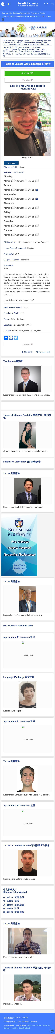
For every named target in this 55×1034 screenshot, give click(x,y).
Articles (44, 16)
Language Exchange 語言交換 (13, 16)
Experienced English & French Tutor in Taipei (22, 507)
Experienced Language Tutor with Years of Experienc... (27, 795)
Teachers (16, 13)
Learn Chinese (29, 16)
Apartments (35, 13)
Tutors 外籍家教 (11, 473)
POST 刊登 (28, 73)
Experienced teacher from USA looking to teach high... (26, 395)
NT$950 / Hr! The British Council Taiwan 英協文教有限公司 (26, 55)
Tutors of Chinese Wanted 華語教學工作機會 (27, 63)
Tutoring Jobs (25, 13)
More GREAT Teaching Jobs (18, 625)
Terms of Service (34, 1025)
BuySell (43, 13)
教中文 (38, 16)
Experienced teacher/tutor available (18, 957)
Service (46, 1025)
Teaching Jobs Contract (20, 1028)
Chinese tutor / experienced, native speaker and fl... (25, 451)
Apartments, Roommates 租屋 (19, 637)
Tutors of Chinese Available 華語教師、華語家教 (27, 416)
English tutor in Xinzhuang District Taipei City (22, 615)
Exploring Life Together (13, 711)
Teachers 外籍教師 (13, 361)
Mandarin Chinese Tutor (13, 1004)
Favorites (26, 80)
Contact (7, 1028)
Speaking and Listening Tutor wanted (19, 879)
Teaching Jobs (7, 13)
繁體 (49, 16)
